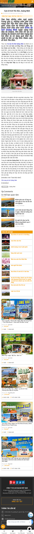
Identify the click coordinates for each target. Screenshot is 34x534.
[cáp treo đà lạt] (6, 293)
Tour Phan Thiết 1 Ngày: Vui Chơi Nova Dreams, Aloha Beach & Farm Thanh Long (17, 424)
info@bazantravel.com (10, 519)
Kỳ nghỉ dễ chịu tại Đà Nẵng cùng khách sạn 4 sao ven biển (22, 222)
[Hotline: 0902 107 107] (3, 526)
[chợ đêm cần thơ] (6, 242)
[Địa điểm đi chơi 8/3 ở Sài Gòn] (6, 273)
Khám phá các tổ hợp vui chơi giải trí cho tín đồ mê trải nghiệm (23, 201)
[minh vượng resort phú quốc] (6, 248)
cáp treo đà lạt (15, 291)
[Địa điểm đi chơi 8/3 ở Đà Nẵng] (6, 236)
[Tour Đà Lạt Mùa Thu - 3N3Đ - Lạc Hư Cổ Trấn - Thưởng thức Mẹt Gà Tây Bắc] (17, 377)
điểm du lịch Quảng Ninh (17, 28)
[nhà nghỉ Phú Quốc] (6, 267)
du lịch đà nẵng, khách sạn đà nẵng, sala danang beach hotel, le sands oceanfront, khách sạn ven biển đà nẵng (21, 280)
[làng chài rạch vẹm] (6, 255)
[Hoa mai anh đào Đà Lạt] (6, 286)
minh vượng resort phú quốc (19, 247)
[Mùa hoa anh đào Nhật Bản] (6, 261)
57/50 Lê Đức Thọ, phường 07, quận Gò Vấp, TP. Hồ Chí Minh (18, 512)
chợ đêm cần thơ (16, 241)
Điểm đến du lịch (6, 13)
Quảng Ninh (12, 186)
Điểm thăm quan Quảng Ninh (16, 13)
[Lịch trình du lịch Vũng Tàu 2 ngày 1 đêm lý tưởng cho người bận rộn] (7, 212)
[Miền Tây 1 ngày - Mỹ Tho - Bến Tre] (17, 344)
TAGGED (5, 186)
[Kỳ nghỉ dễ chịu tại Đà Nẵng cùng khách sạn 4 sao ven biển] (7, 223)
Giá (2, 326)
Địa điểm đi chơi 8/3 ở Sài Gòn (20, 271)
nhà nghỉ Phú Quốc (16, 265)
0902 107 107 (8, 515)
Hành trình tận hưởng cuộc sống (7, 2)
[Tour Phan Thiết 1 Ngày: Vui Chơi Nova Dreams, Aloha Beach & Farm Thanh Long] (17, 412)
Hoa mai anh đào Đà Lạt (18, 285)
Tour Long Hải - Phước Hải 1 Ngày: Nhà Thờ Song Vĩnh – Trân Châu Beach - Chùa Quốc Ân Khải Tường (17, 321)
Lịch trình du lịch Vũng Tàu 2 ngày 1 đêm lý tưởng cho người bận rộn (23, 212)
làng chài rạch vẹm (16, 253)
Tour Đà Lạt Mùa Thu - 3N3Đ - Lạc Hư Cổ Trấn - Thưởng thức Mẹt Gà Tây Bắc (15, 389)
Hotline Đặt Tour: (17, 499)
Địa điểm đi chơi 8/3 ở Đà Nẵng (20, 234)
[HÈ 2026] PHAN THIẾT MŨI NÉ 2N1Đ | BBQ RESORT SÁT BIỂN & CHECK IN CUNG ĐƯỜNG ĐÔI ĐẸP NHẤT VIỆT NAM (16, 460)
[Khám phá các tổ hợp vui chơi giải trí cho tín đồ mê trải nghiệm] (7, 202)
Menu (32, 2)
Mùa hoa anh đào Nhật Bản (19, 259)
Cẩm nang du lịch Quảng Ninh (9, 180)
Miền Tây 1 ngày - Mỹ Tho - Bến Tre (12, 16)
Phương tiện (4, 324)
